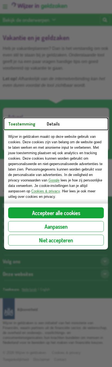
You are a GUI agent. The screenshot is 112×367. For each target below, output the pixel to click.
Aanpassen (56, 226)
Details (53, 124)
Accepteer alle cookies (56, 212)
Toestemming (21, 124)
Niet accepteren (56, 240)
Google (54, 180)
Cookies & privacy (45, 191)
